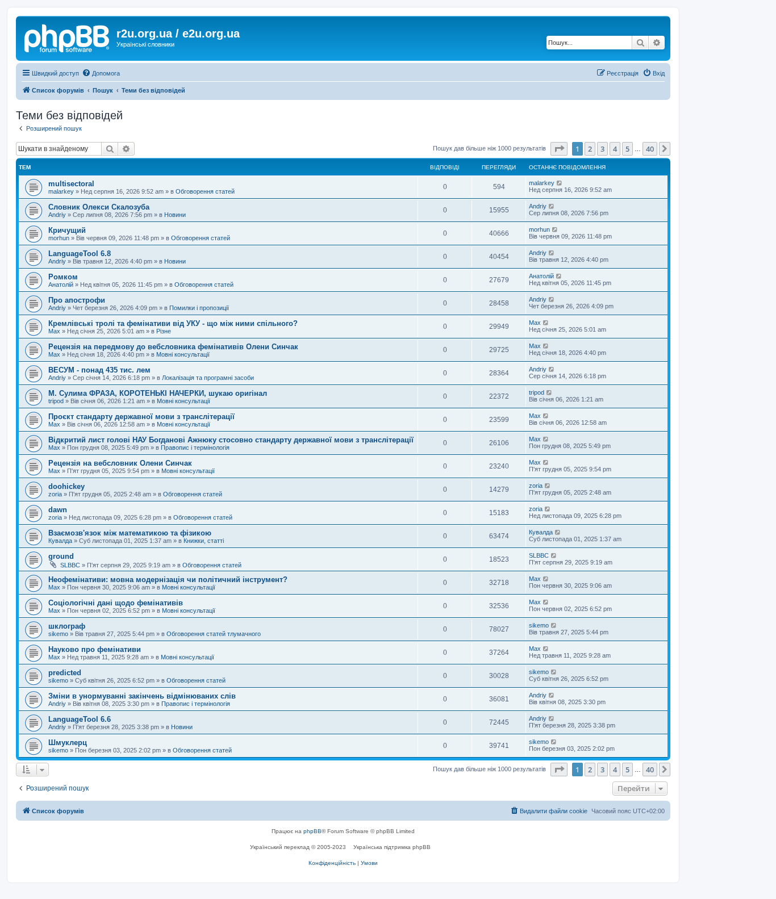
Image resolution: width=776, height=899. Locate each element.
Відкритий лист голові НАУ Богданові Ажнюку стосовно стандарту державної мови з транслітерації (231, 440)
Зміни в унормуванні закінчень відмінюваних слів (142, 696)
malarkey (61, 191)
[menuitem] (101, 73)
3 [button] (602, 149)
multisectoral (71, 183)
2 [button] (590, 149)
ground (61, 556)
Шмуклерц (67, 742)
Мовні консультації (183, 354)
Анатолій (60, 284)
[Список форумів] (67, 37)
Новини (175, 214)
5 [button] (627, 149)
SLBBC (70, 565)
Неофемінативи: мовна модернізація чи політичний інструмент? (167, 579)
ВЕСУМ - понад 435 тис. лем (99, 370)
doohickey (66, 486)
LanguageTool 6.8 (79, 253)
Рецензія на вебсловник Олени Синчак (120, 463)
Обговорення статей (205, 191)
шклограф (66, 626)
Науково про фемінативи (94, 649)
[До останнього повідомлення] (560, 182)
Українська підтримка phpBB (392, 847)
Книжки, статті (203, 540)
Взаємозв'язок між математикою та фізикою (129, 533)
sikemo (58, 633)
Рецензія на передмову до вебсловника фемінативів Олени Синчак (173, 346)
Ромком (63, 277)
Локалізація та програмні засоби (208, 377)
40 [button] (650, 149)
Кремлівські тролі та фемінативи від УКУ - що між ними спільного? (173, 323)
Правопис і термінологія (195, 447)
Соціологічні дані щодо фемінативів (115, 603)
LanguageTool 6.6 (79, 719)
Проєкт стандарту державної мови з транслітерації (141, 416)
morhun (58, 238)
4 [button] (615, 149)
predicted (64, 672)
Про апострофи (76, 300)
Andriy (57, 214)
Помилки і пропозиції (199, 307)
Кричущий (67, 230)
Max (54, 331)
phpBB (312, 831)
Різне (163, 331)
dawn (57, 509)
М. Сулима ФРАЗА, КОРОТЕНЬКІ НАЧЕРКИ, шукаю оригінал (157, 393)
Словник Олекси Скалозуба (98, 207)
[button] (559, 149)
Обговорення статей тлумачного (213, 633)
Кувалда (60, 540)
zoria (55, 494)
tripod (56, 401)
